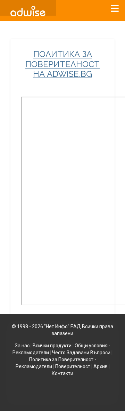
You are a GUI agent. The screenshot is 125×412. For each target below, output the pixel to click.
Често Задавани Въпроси (81, 352)
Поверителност (72, 366)
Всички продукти (52, 345)
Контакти (62, 373)
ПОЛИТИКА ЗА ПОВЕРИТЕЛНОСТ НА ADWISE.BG (62, 64)
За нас (22, 345)
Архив (100, 366)
